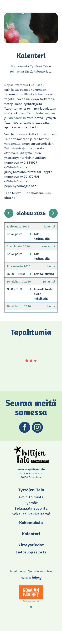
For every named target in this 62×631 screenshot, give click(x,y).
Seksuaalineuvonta (31, 508)
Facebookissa (17, 118)
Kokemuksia (31, 522)
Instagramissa (45, 113)
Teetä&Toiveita (44, 274)
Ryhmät (31, 503)
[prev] (8, 213)
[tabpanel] (31, 593)
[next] (53, 213)
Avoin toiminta (31, 497)
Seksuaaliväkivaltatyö (31, 514)
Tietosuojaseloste (31, 552)
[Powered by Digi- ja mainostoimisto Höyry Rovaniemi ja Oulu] (31, 577)
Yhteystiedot (31, 545)
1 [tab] (31, 607)
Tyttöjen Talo (31, 490)
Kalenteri (31, 533)
